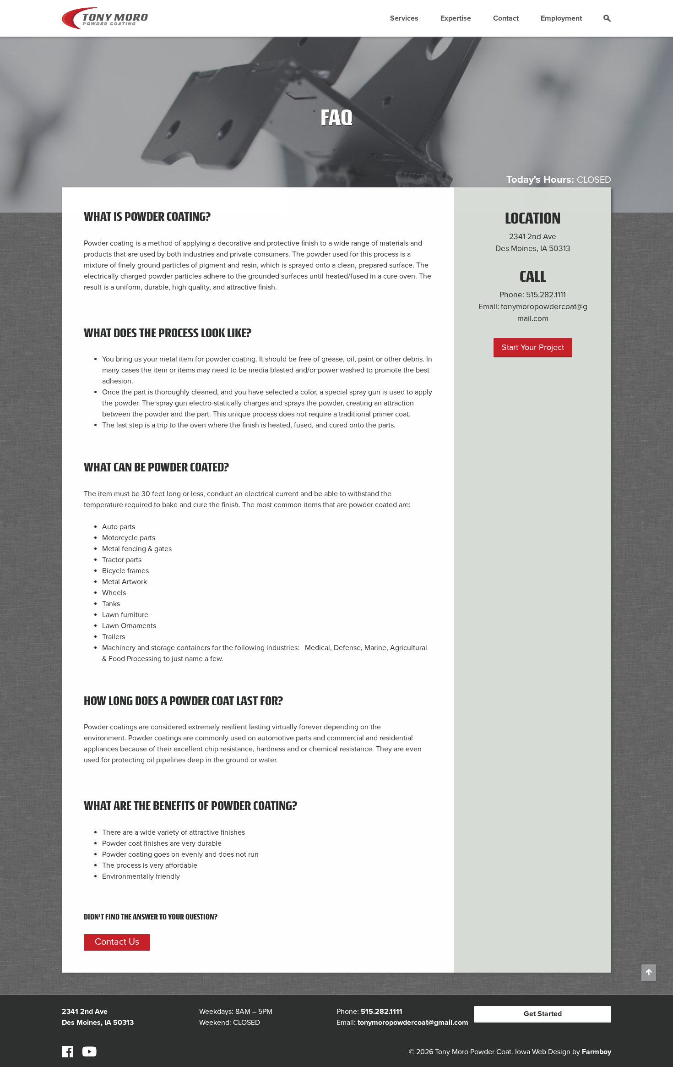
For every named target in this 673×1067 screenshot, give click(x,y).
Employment (561, 18)
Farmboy (596, 1051)
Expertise (455, 18)
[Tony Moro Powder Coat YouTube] (89, 1052)
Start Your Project (533, 347)
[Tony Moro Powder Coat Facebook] (67, 1052)
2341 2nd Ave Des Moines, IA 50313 (532, 242)
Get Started (543, 1013)
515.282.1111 (546, 295)
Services (404, 18)
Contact (506, 18)
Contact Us (117, 941)
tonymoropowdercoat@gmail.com (413, 1022)
